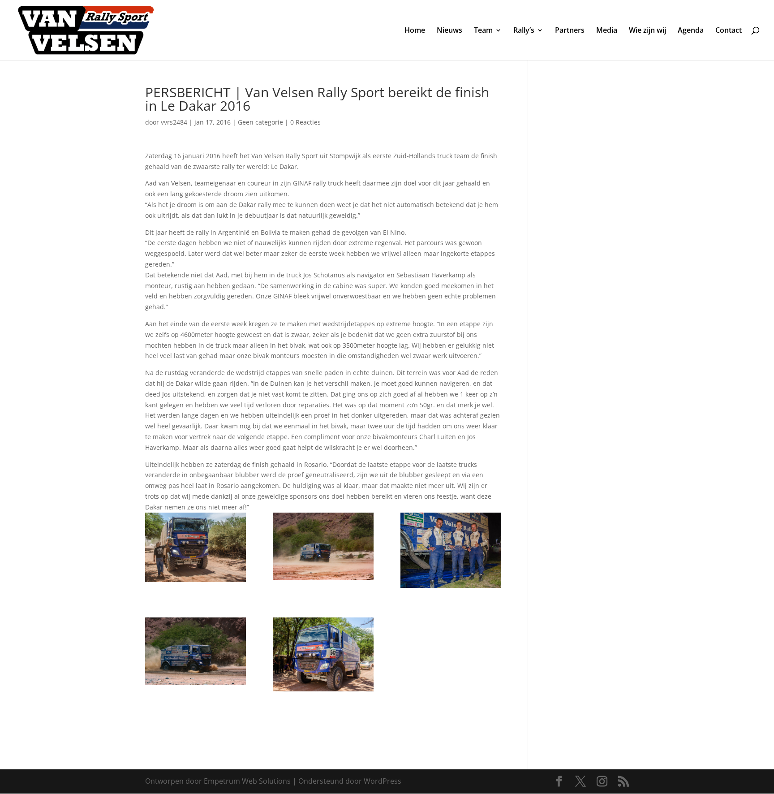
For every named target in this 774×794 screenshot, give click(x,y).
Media (606, 31)
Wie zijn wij (647, 31)
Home (414, 31)
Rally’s (523, 31)
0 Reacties (305, 122)
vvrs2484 (174, 122)
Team (483, 31)
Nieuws (449, 31)
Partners (570, 31)
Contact (728, 31)
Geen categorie (260, 122)
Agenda (691, 31)
